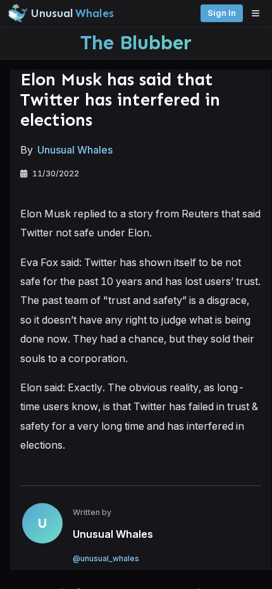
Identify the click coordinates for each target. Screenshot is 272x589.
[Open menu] (258, 13)
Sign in (221, 13)
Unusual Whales (75, 149)
